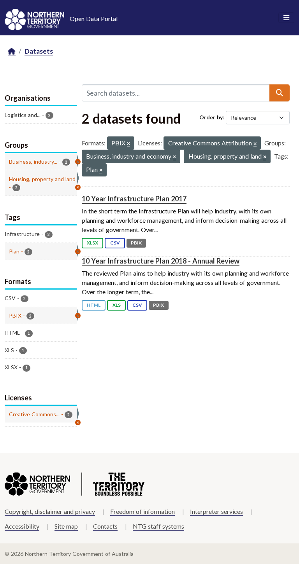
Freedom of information (142, 511)
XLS (117, 305)
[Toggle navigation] (286, 17)
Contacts (105, 526)
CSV (115, 243)
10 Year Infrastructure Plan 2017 (134, 198)
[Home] (12, 51)
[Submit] (279, 92)
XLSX (92, 243)
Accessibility (22, 526)
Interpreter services (216, 511)
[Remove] (128, 144)
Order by (211, 117)
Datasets (39, 51)
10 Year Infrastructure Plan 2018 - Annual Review (160, 261)
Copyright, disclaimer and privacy (50, 511)
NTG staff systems (158, 526)
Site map (66, 526)
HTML (93, 305)
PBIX (136, 243)
